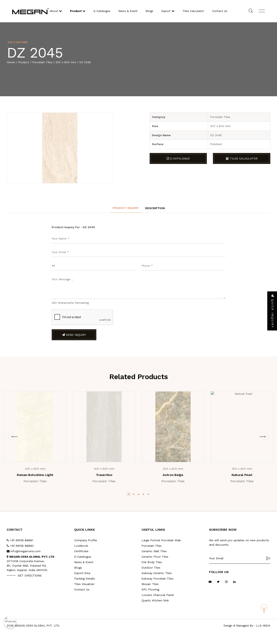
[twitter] (218, 581)
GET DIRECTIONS (30, 575)
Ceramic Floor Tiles (155, 556)
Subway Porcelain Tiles (157, 578)
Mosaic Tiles (150, 584)
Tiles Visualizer (84, 584)
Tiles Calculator (193, 11)
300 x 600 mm (66, 62)
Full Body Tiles (152, 562)
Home (11, 62)
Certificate (81, 551)
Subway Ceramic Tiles (157, 573)
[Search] (251, 11)
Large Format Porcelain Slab (161, 540)
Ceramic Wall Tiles (154, 551)
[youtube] (210, 581)
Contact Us (219, 11)
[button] (11, 436)
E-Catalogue (101, 11)
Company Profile (85, 540)
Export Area (82, 573)
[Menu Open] (262, 11)
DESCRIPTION (155, 208)
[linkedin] (234, 581)
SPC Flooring (150, 589)
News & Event (127, 11)
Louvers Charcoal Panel (158, 595)
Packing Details (84, 578)
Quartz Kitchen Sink (155, 600)
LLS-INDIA (263, 625)
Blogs (149, 11)
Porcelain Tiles (42, 62)
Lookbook (81, 545)
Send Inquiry (75, 334)
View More (38, 454)
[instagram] (226, 581)
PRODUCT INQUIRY (126, 208)
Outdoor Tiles (151, 567)
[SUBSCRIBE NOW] (268, 558)
